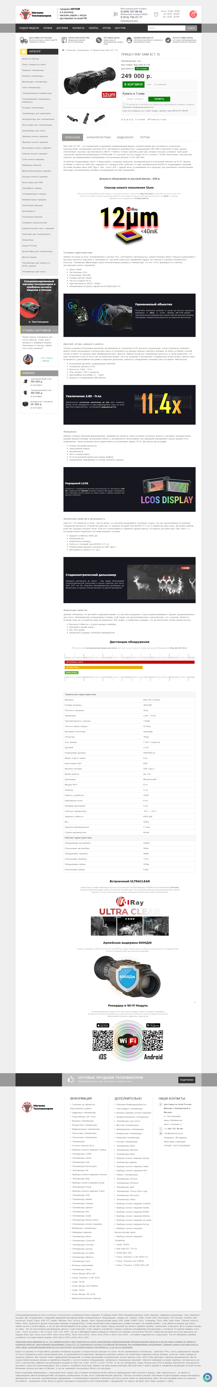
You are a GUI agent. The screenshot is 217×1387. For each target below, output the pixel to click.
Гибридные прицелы (82, 1232)
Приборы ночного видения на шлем (133, 1220)
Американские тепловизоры (130, 1129)
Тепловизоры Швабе (82, 1199)
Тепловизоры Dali (80, 1162)
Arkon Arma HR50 (43, 1334)
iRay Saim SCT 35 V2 (126, 1248)
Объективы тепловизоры (84, 1133)
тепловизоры (145, 1351)
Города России (29, 245)
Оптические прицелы (32, 205)
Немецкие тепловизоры (128, 1137)
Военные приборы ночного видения (133, 1112)
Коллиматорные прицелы (34, 199)
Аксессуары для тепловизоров (37, 125)
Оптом (106, 28)
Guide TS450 (78, 1290)
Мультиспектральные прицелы (36, 171)
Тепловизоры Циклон (82, 1207)
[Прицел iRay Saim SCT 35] (90, 81)
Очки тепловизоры (31, 87)
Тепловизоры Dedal (81, 1158)
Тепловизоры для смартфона (36, 113)
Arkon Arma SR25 (119, 1334)
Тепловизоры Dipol (125, 1145)
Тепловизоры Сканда (82, 1203)
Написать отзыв (158, 119)
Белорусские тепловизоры (129, 1133)
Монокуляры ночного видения (36, 148)
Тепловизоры (78, 1141)
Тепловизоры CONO (82, 1153)
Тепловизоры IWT (80, 1211)
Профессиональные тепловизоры (132, 1116)
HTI (48, 1320)
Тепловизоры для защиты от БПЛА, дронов (36, 264)
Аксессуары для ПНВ (32, 182)
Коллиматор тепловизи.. (42, 401)
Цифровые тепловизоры (84, 1112)
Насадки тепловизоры (33, 107)
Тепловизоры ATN (81, 1195)
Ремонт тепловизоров (127, 1174)
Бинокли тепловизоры (32, 76)
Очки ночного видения (33, 159)
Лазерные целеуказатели (34, 222)
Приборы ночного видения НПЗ (131, 1170)
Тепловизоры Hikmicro (82, 1257)
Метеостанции (29, 257)
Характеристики (99, 137)
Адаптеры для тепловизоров (36, 234)
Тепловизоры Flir (80, 1170)
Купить (159, 99)
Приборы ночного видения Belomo (133, 1216)
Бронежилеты (28, 211)
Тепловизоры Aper (125, 1187)
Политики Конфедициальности (131, 1104)
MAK (165, 1320)
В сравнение (161, 84)
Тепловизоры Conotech (83, 1240)
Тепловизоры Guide (81, 1215)
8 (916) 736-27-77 (131, 17)
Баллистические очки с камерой (38, 228)
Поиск (191, 28)
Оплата (47, 28)
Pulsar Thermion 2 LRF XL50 (85, 1277)
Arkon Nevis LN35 (61, 1337)
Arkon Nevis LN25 (80, 1337)
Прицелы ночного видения (35, 142)
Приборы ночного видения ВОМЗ (132, 1211)
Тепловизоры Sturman (83, 1244)
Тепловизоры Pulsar (82, 1187)
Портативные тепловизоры (129, 1108)
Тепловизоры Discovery (127, 1195)
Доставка (62, 28)
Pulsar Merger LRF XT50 (84, 1116)
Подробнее (187, 1079)
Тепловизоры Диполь (126, 1162)
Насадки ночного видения (35, 176)
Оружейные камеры (32, 188)
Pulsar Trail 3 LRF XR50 (57, 1331)
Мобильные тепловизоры (84, 1228)
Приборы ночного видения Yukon (88, 1191)
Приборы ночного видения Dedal (88, 1182)
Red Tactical (74, 1320)
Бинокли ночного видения (34, 153)
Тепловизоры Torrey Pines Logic (131, 1191)
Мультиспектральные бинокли (86, 1298)
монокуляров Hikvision (142, 1331)
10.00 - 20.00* (173, 14)
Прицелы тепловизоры (33, 70)
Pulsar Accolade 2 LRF (33, 1331)
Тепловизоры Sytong (82, 1248)
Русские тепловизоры (127, 1141)
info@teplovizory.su (173, 1133)
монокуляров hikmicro (86, 1368)
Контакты (78, 28)
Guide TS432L (106, 1362)
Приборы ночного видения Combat (89, 1149)
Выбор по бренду (30, 58)
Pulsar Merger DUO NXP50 (85, 1286)
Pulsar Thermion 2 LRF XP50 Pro (132, 1257)
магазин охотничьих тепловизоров (54, 1315)
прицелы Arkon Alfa (136, 1357)
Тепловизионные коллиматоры (37, 93)
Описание (72, 137)
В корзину (36, 385)
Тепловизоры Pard (81, 1261)
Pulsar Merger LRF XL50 (83, 1294)
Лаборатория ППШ (153, 1362)
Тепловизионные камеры (34, 193)
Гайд (151, 1357)
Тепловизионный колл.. (42, 378)
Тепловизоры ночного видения (87, 1224)
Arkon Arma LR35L (100, 1334)
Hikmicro (194, 1320)
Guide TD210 (78, 1281)
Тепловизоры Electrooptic (84, 1166)
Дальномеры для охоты (33, 130)
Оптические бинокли (32, 216)
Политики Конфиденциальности (138, 107)
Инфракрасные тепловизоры (86, 1129)
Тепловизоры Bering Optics (85, 1220)
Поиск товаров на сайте (34, 64)
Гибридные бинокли (31, 165)
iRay (139, 61)
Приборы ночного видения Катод (132, 1224)
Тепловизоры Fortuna (126, 1178)
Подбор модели (29, 28)
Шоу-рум (120, 28)
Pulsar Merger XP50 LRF (84, 1273)
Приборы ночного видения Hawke (132, 1207)
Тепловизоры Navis (125, 1154)
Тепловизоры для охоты (34, 271)
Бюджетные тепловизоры (84, 1125)
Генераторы (28, 239)
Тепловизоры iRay (81, 1178)
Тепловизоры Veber (126, 1199)
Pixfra (141, 1320)
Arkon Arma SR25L (81, 1334)
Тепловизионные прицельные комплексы (36, 100)
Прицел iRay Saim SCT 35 (105, 50)
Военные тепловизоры (83, 1120)
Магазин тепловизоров (127, 1125)
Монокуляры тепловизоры (34, 81)
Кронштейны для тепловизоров (37, 251)
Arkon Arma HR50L (62, 1334)
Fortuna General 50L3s (83, 1145)
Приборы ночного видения (35, 136)
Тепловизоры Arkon (81, 1236)
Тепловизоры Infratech (127, 1183)
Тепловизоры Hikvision (127, 1150)
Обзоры (93, 28)
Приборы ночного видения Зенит (132, 1166)
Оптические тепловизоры (84, 1137)
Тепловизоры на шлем (83, 1253)
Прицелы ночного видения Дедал (132, 1158)
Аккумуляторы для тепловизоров (38, 119)
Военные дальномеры (82, 1265)
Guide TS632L (90, 1362)
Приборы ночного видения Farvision (89, 1174)
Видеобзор (125, 137)
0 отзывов (140, 119)
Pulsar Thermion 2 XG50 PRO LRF (132, 1265)
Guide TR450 (122, 1244)
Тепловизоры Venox (82, 1269)
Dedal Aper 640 (124, 1252)
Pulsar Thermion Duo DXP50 (130, 1261)
